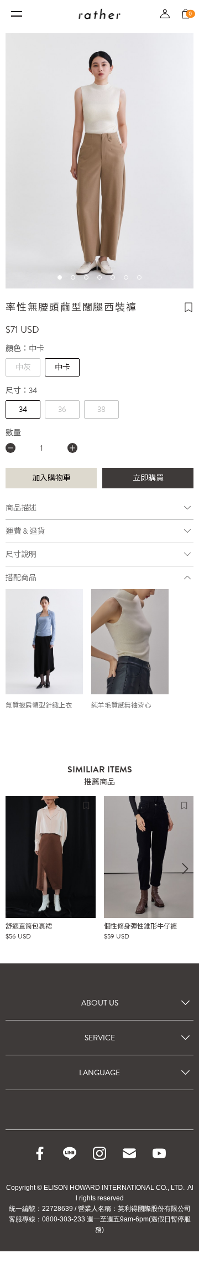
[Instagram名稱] (99, 1153)
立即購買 (148, 478)
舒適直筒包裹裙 (29, 926)
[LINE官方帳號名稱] (69, 1153)
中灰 (23, 367)
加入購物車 (51, 478)
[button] (59, 277)
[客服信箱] (129, 1153)
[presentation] (185, 869)
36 (62, 409)
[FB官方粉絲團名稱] (39, 1153)
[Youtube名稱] (159, 1153)
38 (101, 409)
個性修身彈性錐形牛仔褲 (140, 926)
